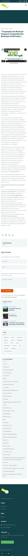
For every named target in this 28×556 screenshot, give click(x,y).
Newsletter (6, 422)
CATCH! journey (13, 315)
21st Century (6, 367)
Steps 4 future (6, 446)
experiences (20, 340)
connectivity (20, 337)
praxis (17, 342)
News (12, 28)
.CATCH (5, 364)
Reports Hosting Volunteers (10, 434)
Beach (12, 337)
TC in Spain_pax (7, 452)
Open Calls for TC (7, 425)
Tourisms (6, 348)
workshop (5, 462)
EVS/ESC (13, 340)
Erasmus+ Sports (7, 393)
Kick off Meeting (7, 408)
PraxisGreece (5, 28)
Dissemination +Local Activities (10, 381)
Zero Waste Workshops (9, 471)
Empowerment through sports (10, 390)
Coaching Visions (7, 373)
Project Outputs (7, 431)
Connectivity (6, 375)
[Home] (5, 491)
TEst (20, 345)
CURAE (4, 378)
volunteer (13, 348)
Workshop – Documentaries (10, 465)
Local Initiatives (7, 414)
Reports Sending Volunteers (10, 437)
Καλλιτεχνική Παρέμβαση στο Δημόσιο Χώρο (12, 475)
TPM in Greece (6, 454)
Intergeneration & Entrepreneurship (12, 402)
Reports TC (6, 440)
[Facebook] (2, 553)
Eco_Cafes (5, 387)
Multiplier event (7, 416)
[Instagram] (5, 553)
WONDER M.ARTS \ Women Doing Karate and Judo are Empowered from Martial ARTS (14, 458)
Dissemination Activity (8, 384)
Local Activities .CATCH (9, 411)
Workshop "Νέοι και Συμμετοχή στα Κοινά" (13, 468)
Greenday (5, 399)
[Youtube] (8, 553)
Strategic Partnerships (8, 449)
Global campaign (7, 396)
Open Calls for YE (7, 428)
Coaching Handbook (8, 370)
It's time (5, 405)
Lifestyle (6, 342)
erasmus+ (6, 340)
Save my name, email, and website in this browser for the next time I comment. (13, 274)
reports (15, 345)
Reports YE (5, 443)
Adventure (6, 337)
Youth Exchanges (8, 351)
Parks (12, 342)
